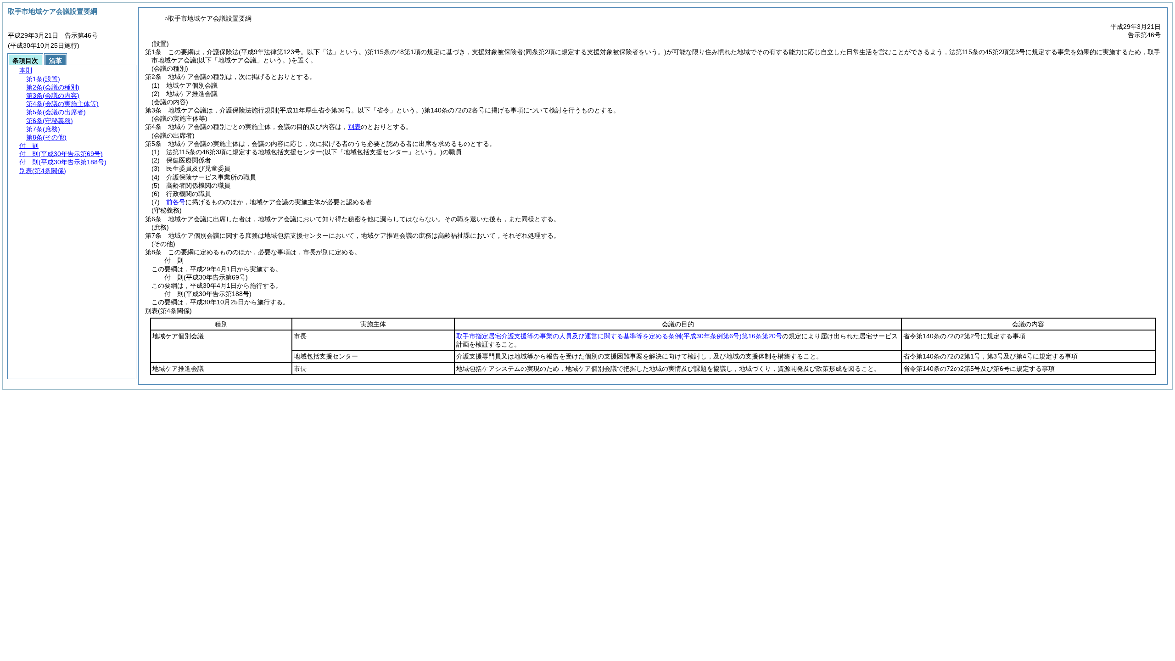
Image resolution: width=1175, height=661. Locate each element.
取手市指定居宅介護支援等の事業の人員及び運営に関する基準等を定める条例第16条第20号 (619, 336)
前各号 (175, 202)
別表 (354, 126)
